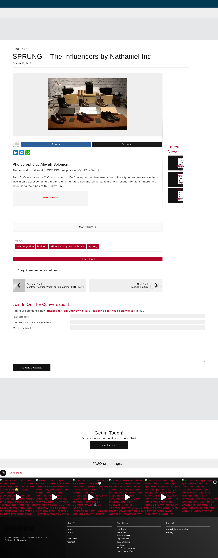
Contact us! (109, 445)
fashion (42, 246)
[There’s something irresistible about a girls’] (163, 497)
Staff (69, 535)
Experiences (123, 539)
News (25, 48)
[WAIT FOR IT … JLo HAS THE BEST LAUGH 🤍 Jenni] (91, 497)
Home (16, 48)
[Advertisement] (109, 28)
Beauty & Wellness (126, 551)
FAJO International (126, 548)
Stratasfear (22, 540)
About (70, 532)
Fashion (121, 545)
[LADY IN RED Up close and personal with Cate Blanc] (127, 497)
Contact (71, 542)
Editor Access (123, 535)
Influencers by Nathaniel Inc (67, 246)
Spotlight (121, 529)
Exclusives (122, 532)
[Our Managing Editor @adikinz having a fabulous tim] (200, 497)
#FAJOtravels (123, 542)
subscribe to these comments (112, 310)
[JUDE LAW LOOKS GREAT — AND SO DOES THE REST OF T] (54, 497)
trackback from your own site (67, 310)
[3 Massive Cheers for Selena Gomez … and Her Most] (18, 497)
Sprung (92, 246)
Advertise (72, 539)
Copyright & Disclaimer (178, 529)
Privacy (170, 532)
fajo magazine (25, 246)
